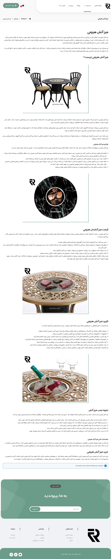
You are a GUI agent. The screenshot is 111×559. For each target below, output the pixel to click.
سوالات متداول (40, 535)
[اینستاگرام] (11, 554)
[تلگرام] (20, 554)
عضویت (34, 509)
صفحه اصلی (69, 535)
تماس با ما (12, 538)
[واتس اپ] (16, 554)
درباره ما (12, 535)
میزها (71, 540)
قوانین (42, 538)
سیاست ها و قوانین (38, 540)
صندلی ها (70, 538)
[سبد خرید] (23, 5)
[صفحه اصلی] (30, 19)
